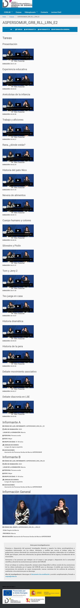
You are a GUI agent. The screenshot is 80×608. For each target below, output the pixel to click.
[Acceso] (3, 8)
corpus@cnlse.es (11, 576)
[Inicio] (11, 29)
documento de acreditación (40, 574)
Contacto (44, 12)
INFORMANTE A (30, 29)
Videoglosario (30, 12)
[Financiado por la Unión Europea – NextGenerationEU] (16, 593)
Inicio (4, 17)
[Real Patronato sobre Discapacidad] (12, 600)
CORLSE (7, 12)
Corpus (18, 12)
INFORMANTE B (44, 29)
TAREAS (19, 29)
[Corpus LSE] (17, 3)
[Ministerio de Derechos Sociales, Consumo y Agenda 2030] (45, 593)
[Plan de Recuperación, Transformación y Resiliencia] (34, 600)
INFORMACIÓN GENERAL (61, 29)
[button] (12, 12)
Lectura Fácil (56, 12)
